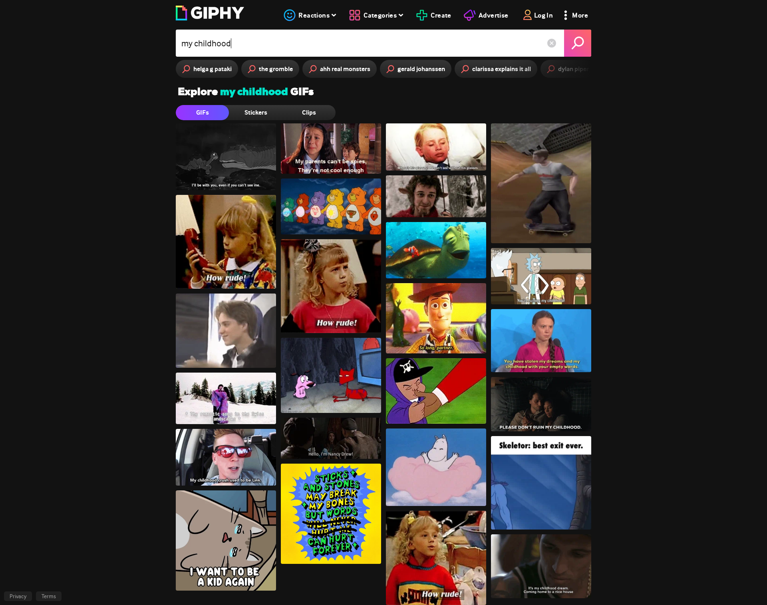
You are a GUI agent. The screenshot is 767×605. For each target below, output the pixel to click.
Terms (49, 596)
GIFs (202, 112)
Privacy (18, 596)
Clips (309, 112)
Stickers (255, 112)
